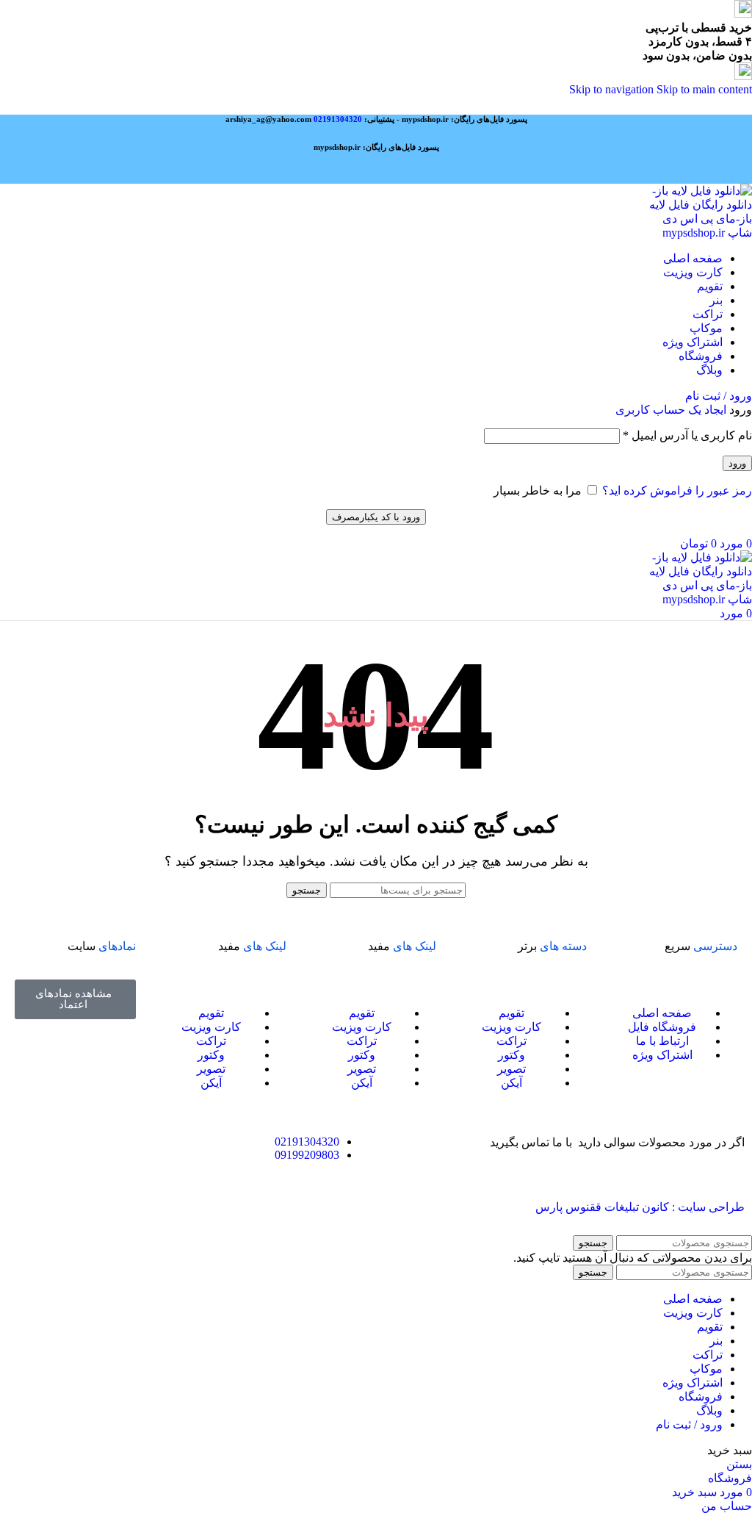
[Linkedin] (310, 1206)
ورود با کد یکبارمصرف (376, 516)
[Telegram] (112, 1206)
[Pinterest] (271, 1206)
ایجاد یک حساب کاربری (670, 409)
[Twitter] (231, 1206)
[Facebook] (350, 1206)
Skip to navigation (613, 89)
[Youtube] (152, 1206)
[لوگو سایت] (699, 232)
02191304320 (338, 119)
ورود (737, 463)
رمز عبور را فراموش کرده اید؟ (677, 490)
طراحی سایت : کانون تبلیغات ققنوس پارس (640, 1207)
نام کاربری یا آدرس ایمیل (687, 435)
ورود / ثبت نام (689, 1424)
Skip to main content (704, 89)
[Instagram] (191, 1206)
